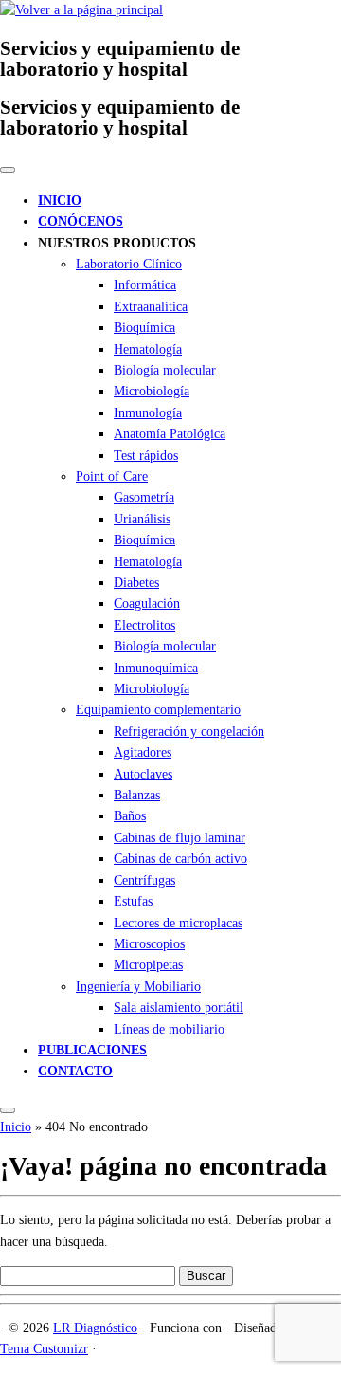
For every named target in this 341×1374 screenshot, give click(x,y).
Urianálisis (142, 519)
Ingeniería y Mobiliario (138, 987)
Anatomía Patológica (169, 434)
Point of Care (112, 476)
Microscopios (149, 944)
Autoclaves (143, 774)
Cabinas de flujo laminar (179, 838)
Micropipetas (148, 965)
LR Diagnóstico (95, 1328)
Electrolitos (144, 625)
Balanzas (137, 795)
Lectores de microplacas (178, 923)
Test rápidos (146, 456)
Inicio (15, 1127)
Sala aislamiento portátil (178, 1007)
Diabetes (136, 583)
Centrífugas (144, 880)
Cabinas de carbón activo (180, 859)
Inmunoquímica (156, 668)
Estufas (133, 901)
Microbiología (151, 391)
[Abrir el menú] (7, 1110)
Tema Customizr (44, 1349)
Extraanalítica (151, 307)
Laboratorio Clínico (129, 264)
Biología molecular (165, 370)
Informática (145, 285)
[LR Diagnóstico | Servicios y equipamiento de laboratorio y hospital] (81, 10)
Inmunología (148, 413)
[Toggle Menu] (7, 170)
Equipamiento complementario (158, 710)
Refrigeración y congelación (189, 731)
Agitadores (142, 752)
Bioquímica (144, 328)
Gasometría (144, 497)
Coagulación (147, 603)
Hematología (148, 349)
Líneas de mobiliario (169, 1029)
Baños (130, 816)
